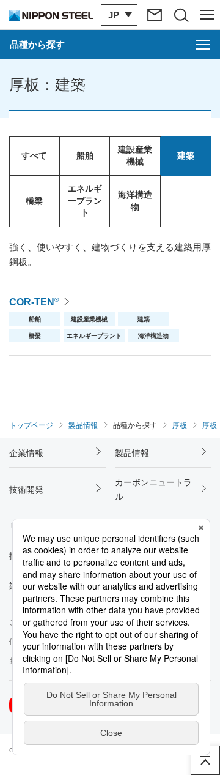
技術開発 (26, 490)
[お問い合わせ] (154, 14)
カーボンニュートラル (153, 489)
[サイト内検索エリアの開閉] (180, 14)
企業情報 (26, 453)
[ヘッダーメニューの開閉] (207, 14)
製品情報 (132, 453)
